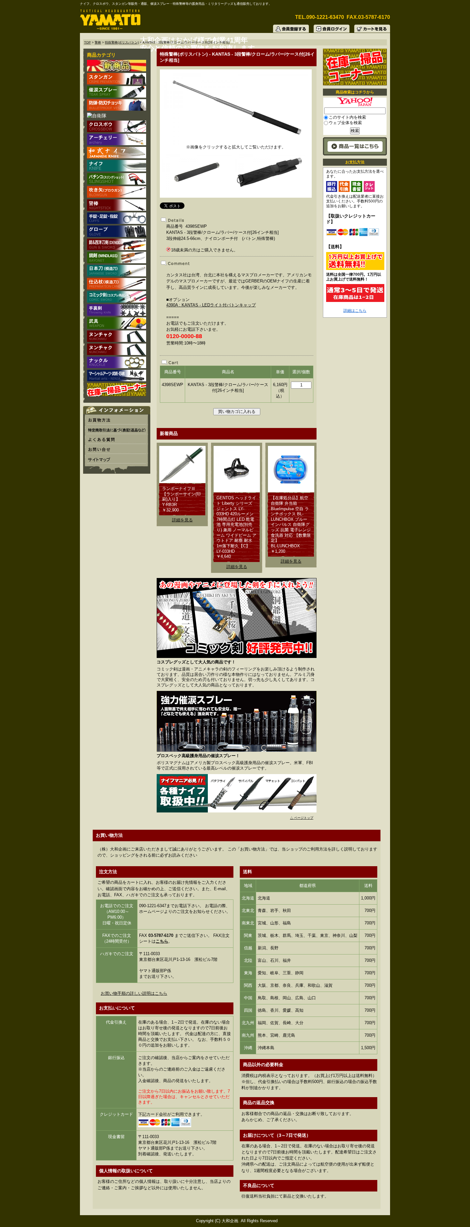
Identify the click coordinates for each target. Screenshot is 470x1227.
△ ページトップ (301, 817)
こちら (162, 941)
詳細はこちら (354, 311)
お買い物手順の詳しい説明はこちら (134, 993)
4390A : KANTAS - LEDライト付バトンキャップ (211, 305)
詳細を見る (182, 520)
